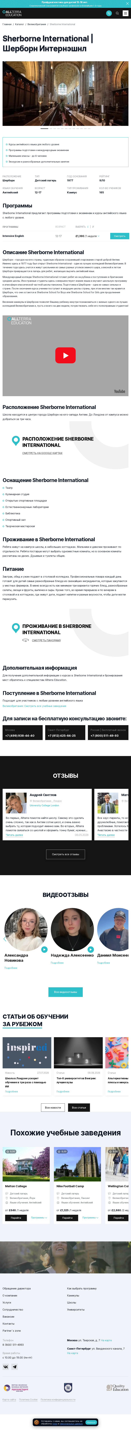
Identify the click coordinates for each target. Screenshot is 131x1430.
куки (55, 1423)
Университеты (76, 1309)
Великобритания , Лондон (47, 801)
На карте (106, 1340)
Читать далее (14, 834)
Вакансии (8, 1316)
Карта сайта (9, 1399)
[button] (44, 128)
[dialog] (65, 1422)
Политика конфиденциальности (58, 1399)
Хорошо (91, 1422)
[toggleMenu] (125, 13)
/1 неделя (86, 236)
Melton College (16, 1186)
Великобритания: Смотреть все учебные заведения (34, 706)
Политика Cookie (28, 1399)
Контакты (8, 1323)
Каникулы (73, 1295)
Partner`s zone (12, 1330)
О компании (10, 1295)
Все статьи (79, 1107)
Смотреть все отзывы (65, 854)
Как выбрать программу (82, 1288)
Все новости (53, 1107)
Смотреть (119, 236)
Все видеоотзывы (65, 992)
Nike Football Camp (70, 1186)
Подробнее (10, 968)
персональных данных (71, 1423)
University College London (44, 805)
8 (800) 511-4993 (13, 1344)
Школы (71, 1302)
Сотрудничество (13, 1309)
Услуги (7, 1302)
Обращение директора (17, 1288)
